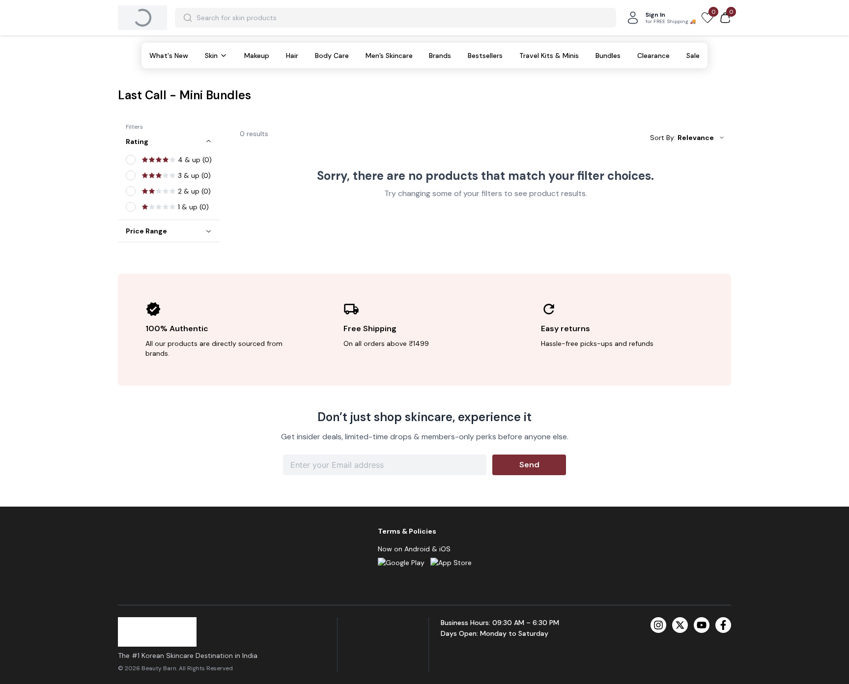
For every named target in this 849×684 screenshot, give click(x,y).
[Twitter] (680, 625)
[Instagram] (658, 625)
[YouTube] (701, 625)
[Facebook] (723, 625)
